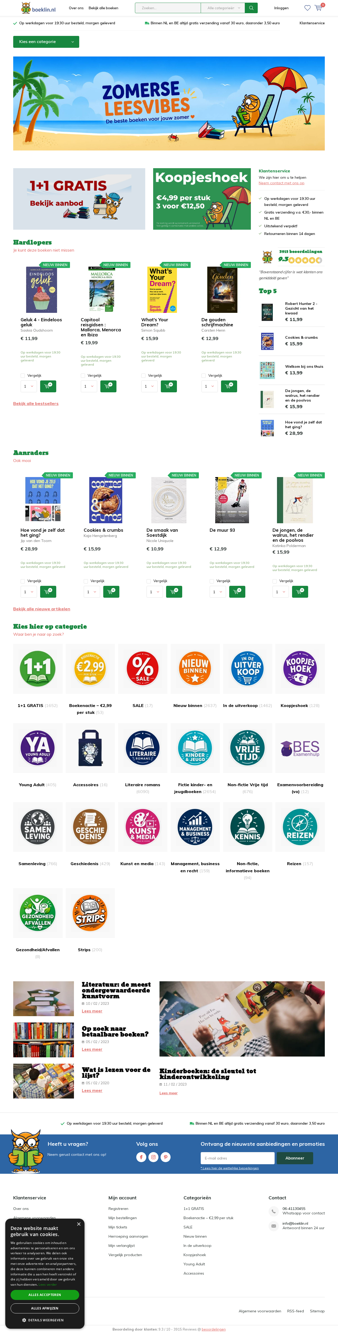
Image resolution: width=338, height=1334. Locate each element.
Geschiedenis (90, 863)
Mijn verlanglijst (122, 1245)
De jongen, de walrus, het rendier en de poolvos (302, 395)
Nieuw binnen (195, 705)
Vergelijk (34, 375)
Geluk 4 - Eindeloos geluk (41, 322)
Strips (90, 949)
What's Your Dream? (154, 322)
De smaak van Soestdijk (162, 532)
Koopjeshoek (300, 705)
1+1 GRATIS (38, 705)
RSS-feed (295, 1311)
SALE (143, 705)
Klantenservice (312, 23)
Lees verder (48, 1284)
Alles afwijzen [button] (45, 1308)
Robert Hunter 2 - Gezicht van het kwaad (301, 308)
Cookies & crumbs (301, 337)
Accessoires (90, 784)
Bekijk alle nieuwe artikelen (41, 608)
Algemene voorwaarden (34, 1217)
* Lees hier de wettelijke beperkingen (230, 1168)
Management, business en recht (195, 867)
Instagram (153, 1157)
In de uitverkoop (247, 705)
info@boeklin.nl (295, 1223)
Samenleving (37, 863)
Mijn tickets (118, 1227)
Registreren (118, 1208)
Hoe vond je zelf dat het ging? (43, 532)
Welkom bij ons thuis (304, 366)
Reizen (300, 863)
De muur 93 (222, 530)
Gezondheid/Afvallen (38, 953)
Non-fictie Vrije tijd (248, 788)
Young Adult (38, 784)
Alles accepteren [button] (45, 1295)
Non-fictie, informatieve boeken (248, 870)
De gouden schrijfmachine (217, 322)
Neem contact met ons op (281, 183)
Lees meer (92, 1011)
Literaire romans (142, 788)
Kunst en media (142, 863)
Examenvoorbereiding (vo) (300, 788)
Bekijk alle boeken (103, 8)
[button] (45, 1320)
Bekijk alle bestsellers (36, 403)
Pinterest (166, 1157)
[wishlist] (307, 8)
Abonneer (294, 1158)
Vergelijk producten (125, 1254)
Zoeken (251, 8)
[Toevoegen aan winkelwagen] (48, 386)
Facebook (141, 1157)
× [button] (79, 1224)
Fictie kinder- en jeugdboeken (195, 788)
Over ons (76, 8)
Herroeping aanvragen (128, 1236)
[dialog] (44, 1274)
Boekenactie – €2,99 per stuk (90, 709)
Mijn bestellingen (123, 1217)
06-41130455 (294, 1208)
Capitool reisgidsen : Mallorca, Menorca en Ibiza (101, 327)
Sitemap (317, 1311)
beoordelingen (214, 1329)
